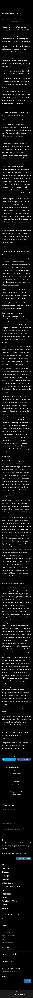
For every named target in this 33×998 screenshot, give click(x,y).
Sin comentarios (16, 21)
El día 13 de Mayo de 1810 (16, 792)
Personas (5, 898)
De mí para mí (7, 869)
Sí (2, 918)
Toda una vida (8, 962)
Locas (4, 890)
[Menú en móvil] (16, 6)
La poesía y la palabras (11, 887)
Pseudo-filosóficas (9, 901)
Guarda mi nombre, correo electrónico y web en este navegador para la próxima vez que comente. (16, 846)
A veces (5, 940)
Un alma (5, 947)
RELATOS (6, 21)
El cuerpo (5, 876)
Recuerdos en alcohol (11, 969)
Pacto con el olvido (10, 954)
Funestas (5, 879)
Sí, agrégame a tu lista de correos (15, 853)
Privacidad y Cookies (16, 992)
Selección (6, 905)
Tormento (16, 771)
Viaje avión (16, 781)
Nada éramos (7, 933)
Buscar (4, 977)
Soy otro (5, 926)
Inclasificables (7, 883)
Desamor (5, 872)
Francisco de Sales (8, 19)
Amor (4, 865)
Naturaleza (6, 894)
